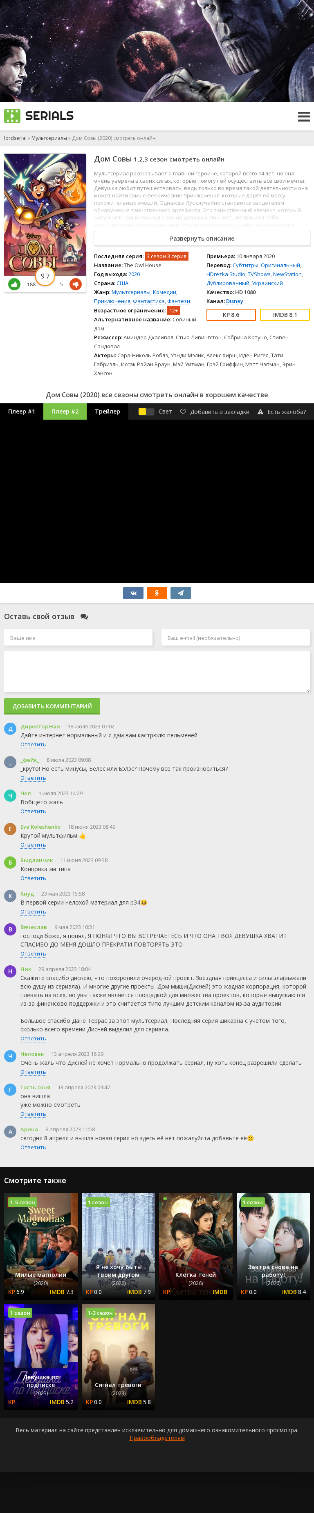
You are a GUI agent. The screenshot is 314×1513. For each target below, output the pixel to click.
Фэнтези (178, 301)
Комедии (164, 292)
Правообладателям (157, 1438)
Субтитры (245, 265)
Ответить (33, 744)
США (122, 283)
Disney (234, 301)
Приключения (112, 301)
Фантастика (149, 301)
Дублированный (227, 283)
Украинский (267, 283)
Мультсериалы (49, 138)
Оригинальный (280, 265)
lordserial (15, 138)
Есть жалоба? (286, 412)
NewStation (287, 274)
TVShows (259, 274)
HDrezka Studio (225, 274)
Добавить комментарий (52, 706)
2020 (134, 274)
